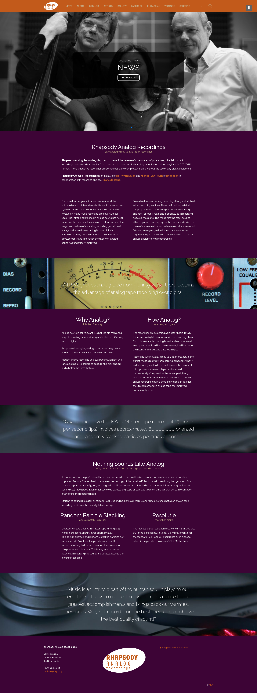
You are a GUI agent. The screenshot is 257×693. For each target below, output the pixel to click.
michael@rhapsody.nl (54, 671)
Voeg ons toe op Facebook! (174, 647)
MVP (211, 685)
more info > (128, 60)
